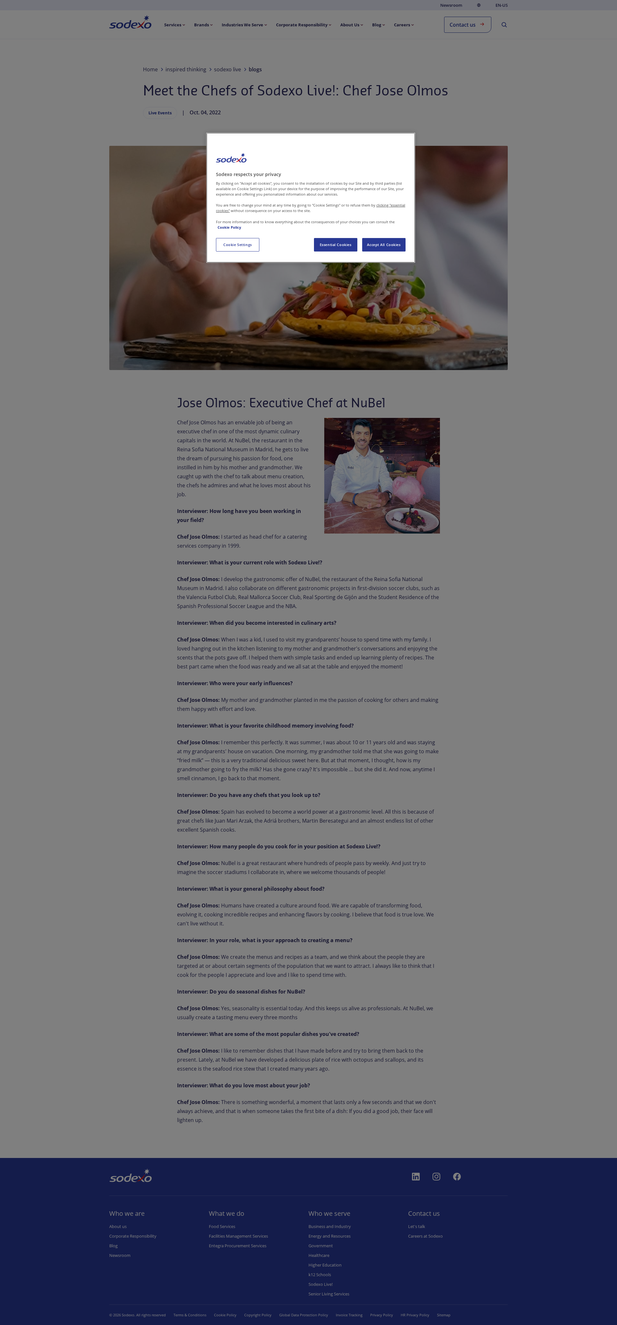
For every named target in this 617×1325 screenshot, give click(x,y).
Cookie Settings (237, 244)
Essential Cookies (336, 244)
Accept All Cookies (383, 244)
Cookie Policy (229, 227)
